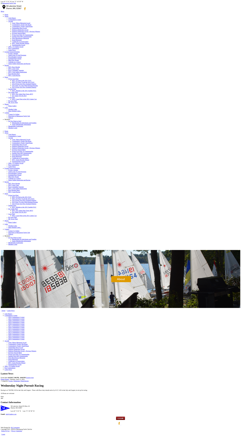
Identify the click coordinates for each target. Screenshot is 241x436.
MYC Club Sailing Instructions (17, 188)
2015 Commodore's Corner (16, 329)
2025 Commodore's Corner (16, 336)
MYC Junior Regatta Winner (20, 160)
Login (3, 434)
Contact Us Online (13, 231)
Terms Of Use (5, 431)
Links (6, 224)
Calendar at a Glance (14, 178)
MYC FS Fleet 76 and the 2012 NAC (23, 199)
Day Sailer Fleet (13, 209)
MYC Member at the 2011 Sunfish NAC (24, 207)
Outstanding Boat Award (19, 144)
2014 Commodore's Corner (16, 331)
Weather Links (12, 226)
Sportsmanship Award (18, 161)
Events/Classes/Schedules (12, 168)
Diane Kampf (5, 379)
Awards (10, 138)
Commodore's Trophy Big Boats (21, 141)
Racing (7, 182)
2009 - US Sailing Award (15, 163)
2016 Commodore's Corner (16, 327)
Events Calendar (13, 170)
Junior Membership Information (21, 241)
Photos (7, 221)
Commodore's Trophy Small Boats (22, 143)
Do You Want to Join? (14, 237)
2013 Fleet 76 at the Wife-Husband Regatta (25, 202)
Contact (7, 229)
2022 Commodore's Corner (16, 317)
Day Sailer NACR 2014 (19, 212)
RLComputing (15, 427)
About (6, 133)
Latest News (12, 166)
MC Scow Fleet (13, 219)
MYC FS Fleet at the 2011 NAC (21, 197)
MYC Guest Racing (14, 192)
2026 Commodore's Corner (16, 334)
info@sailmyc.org (11, 414)
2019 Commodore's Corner (16, 322)
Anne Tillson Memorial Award (21, 139)
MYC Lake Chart (13, 185)
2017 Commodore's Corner (16, 325)
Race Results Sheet (14, 190)
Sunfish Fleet (12, 205)
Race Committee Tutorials (16, 187)
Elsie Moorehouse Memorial (20, 155)
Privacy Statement (16, 431)
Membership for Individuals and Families (24, 239)
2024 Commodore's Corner (16, 337)
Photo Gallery (12, 222)
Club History (12, 134)
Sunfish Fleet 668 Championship (22, 153)
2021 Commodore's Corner (16, 319)
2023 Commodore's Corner (16, 339)
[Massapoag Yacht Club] (8, 3)
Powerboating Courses (15, 173)
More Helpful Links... (14, 227)
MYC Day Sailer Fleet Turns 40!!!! (22, 210)
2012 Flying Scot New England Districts (24, 200)
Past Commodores (13, 165)
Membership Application (15, 243)
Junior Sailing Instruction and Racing (19, 180)
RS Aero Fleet (12, 217)
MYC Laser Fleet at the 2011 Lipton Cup (24, 215)
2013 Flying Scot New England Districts (24, 204)
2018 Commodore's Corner (16, 324)
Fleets (6, 193)
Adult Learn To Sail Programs (17, 171)
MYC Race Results (14, 183)
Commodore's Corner (14, 136)
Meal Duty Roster (13, 177)
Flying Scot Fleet (13, 195)
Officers (10, 234)
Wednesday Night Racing (21, 381)
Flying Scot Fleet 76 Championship (22, 151)
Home (6, 131)
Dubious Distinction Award (20, 146)
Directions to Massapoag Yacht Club (19, 232)
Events (11, 381)
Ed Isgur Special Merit (18, 150)
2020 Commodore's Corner (16, 320)
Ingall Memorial (17, 156)
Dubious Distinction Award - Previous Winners (26, 148)
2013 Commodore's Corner (16, 332)
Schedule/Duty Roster (14, 175)
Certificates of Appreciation (20, 158)
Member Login (12, 244)
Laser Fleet (11, 214)
